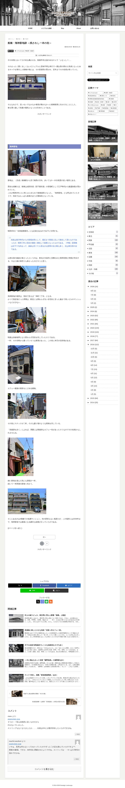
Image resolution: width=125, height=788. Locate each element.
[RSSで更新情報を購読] (51, 601)
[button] (56, 590)
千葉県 (11, 51)
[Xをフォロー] (38, 601)
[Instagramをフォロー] (42, 601)
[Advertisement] (44, 128)
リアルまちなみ (20, 51)
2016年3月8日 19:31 (14, 719)
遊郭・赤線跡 (30, 51)
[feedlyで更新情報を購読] (46, 601)
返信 (78, 734)
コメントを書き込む (44, 769)
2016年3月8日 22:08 (15, 744)
